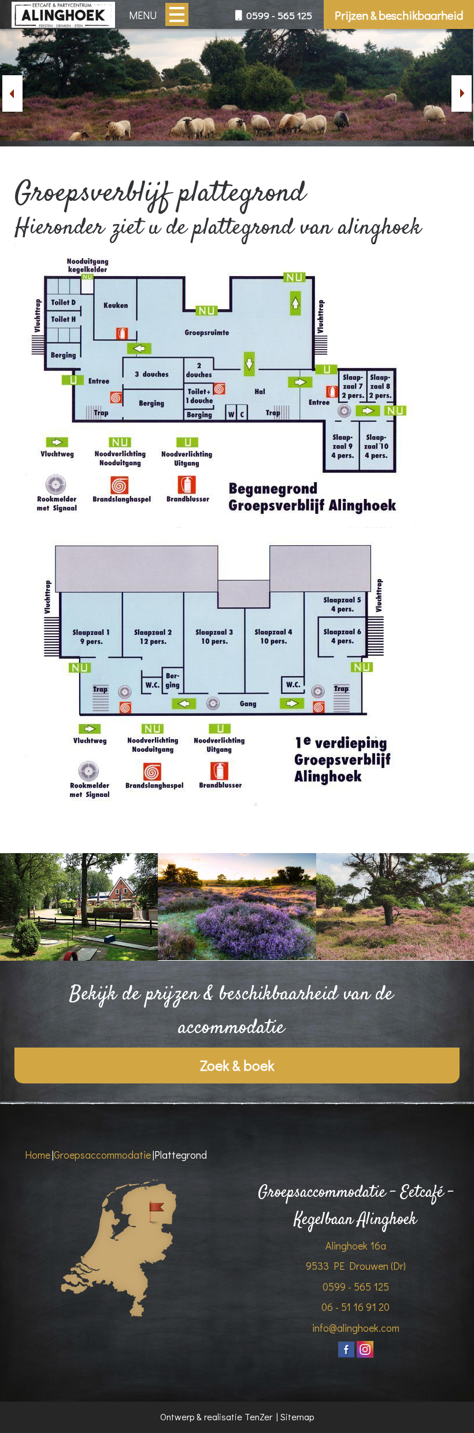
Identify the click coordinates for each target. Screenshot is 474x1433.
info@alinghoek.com (355, 1328)
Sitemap (297, 1416)
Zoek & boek (237, 1065)
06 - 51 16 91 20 (355, 1307)
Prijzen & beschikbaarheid (399, 15)
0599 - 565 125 (278, 15)
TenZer (258, 1416)
